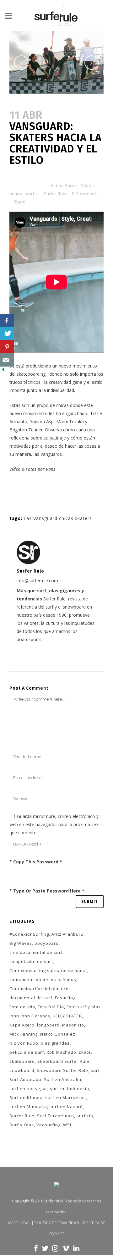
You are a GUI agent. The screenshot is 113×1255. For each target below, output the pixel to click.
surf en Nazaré (66, 1106)
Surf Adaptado (25, 1079)
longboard (48, 1025)
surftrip (85, 1116)
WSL (67, 1125)
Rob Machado (61, 1052)
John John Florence (29, 1016)
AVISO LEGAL (19, 1223)
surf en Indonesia (69, 1088)
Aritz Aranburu (67, 934)
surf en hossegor (28, 1088)
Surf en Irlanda (26, 1097)
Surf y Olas (21, 1125)
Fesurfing (65, 997)
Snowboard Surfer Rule (62, 1070)
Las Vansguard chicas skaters (58, 518)
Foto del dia (22, 1007)
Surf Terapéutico (55, 1116)
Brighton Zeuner (26, 430)
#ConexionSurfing (29, 934)
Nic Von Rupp (23, 1043)
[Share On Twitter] (7, 333)
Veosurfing (48, 1125)
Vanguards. (51, 454)
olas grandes (55, 1043)
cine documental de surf (36, 952)
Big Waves (20, 943)
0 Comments (85, 194)
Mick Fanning (23, 1034)
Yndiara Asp (42, 421)
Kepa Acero (22, 1025)
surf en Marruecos (65, 1097)
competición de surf (31, 961)
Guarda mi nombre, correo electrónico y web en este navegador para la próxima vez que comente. (54, 824)
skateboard (22, 1061)
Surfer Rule (55, 194)
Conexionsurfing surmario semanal (48, 970)
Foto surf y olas (84, 1007)
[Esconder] (3, 371)
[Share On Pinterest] (7, 346)
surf (95, 1070)
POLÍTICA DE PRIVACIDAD (57, 1223)
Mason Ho (73, 1025)
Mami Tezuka (70, 421)
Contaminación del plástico (39, 988)
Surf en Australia (62, 1079)
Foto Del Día (51, 1007)
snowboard (21, 1070)
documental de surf (30, 997)
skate (85, 1052)
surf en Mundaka (28, 1106)
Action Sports (64, 185)
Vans (50, 469)
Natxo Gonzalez (57, 1034)
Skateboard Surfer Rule (63, 1061)
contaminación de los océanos (42, 979)
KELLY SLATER (67, 1016)
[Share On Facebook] (7, 320)
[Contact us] (7, 360)
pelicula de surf (26, 1052)
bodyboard (47, 943)
